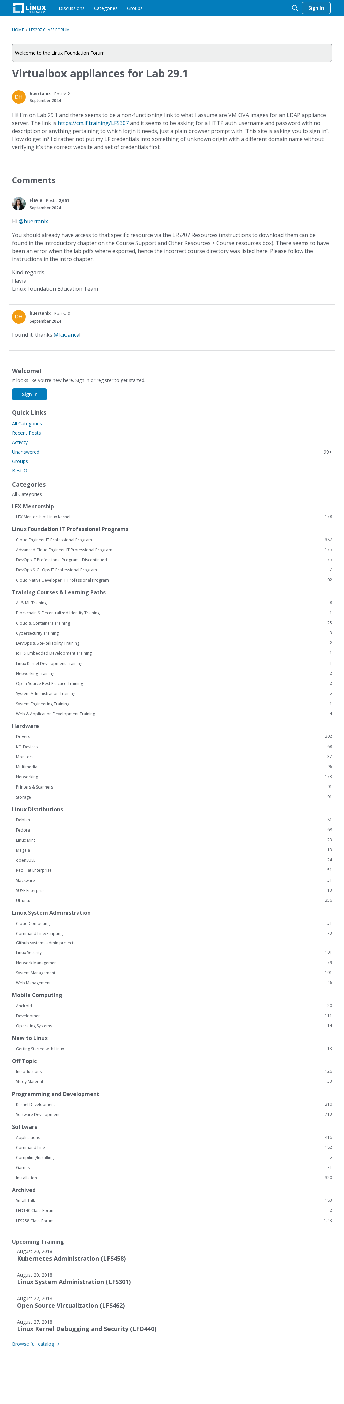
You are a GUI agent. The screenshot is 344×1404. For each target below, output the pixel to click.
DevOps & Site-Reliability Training (174, 643)
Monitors (174, 757)
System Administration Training (174, 693)
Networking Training (174, 673)
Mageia (174, 850)
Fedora (174, 830)
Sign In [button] (30, 394)
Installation (174, 1178)
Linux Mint (174, 840)
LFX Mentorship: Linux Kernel (174, 517)
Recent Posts (26, 433)
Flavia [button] (36, 200)
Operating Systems (174, 1026)
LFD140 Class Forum (174, 1210)
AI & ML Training (174, 603)
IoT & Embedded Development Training (174, 653)
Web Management (174, 983)
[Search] (295, 8)
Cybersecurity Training (174, 633)
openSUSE (174, 860)
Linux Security (174, 952)
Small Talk (174, 1200)
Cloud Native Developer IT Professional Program (174, 580)
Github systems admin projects (45, 942)
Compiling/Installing (174, 1157)
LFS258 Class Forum (174, 1221)
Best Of (20, 470)
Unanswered (172, 452)
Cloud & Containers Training (174, 623)
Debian (174, 820)
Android (174, 1006)
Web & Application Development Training (174, 714)
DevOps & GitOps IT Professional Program (174, 570)
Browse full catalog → (36, 1344)
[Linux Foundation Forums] (29, 8)
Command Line (174, 1147)
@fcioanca (66, 334)
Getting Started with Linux (174, 1049)
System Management (174, 973)
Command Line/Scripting (174, 933)
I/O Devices (174, 746)
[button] (19, 97)
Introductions (174, 1071)
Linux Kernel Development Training (174, 663)
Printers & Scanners (174, 787)
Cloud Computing (174, 923)
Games (174, 1167)
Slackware (174, 880)
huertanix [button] (40, 93)
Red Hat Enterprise (174, 870)
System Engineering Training (174, 703)
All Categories (27, 423)
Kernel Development (174, 1104)
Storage (174, 797)
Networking (174, 777)
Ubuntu (174, 900)
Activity (20, 442)
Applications (174, 1137)
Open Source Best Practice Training (174, 683)
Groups (20, 461)
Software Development (174, 1114)
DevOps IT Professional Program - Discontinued (174, 560)
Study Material (174, 1081)
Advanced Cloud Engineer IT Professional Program (174, 550)
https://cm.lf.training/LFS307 (93, 123)
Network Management (174, 963)
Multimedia (174, 767)
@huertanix (33, 221)
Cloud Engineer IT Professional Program (174, 540)
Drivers (174, 736)
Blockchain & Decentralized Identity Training (174, 613)
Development (174, 1016)
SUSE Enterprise (174, 890)
